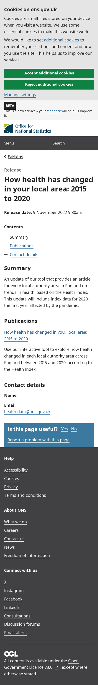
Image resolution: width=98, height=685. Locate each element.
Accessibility (16, 470)
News (9, 547)
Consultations (17, 616)
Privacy (11, 486)
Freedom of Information (27, 555)
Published (15, 156)
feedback (54, 111)
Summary (19, 237)
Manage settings (20, 94)
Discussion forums (22, 624)
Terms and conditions (25, 495)
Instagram (14, 590)
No (74, 428)
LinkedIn (12, 607)
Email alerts (15, 632)
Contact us (14, 538)
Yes (64, 428)
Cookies (11, 478)
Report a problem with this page (39, 439)
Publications (22, 245)
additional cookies (61, 40)
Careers (11, 530)
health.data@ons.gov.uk (27, 411)
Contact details (24, 254)
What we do (15, 521)
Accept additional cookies (49, 73)
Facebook (13, 599)
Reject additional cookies (49, 84)
